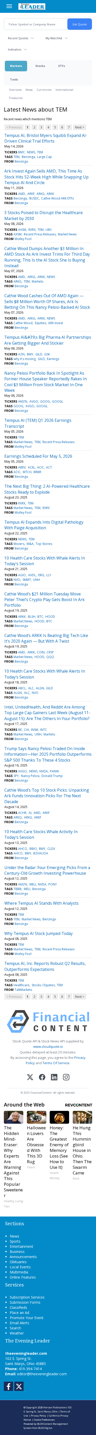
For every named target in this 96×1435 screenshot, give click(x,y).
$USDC (34, 198)
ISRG (41, 575)
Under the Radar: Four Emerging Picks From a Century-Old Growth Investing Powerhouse (47, 870)
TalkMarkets (23, 990)
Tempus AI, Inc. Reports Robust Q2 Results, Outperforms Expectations (45, 966)
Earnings (53, 359)
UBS (48, 229)
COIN (41, 652)
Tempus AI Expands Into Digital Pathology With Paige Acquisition (43, 525)
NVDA (43, 771)
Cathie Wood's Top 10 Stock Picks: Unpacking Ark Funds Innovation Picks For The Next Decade (46, 795)
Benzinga (28, 157)
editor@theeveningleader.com (42, 1373)
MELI (32, 884)
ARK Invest (55, 323)
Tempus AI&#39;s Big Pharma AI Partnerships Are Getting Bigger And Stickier (47, 340)
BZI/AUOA (40, 853)
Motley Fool (23, 239)
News (29, 90)
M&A (30, 544)
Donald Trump (52, 776)
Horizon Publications (55, 1407)
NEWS (31, 152)
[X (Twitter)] (30, 1077)
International (64, 90)
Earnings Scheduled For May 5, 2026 (38, 456)
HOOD (50, 616)
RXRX (32, 229)
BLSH (31, 616)
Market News (67, 234)
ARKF (31, 194)
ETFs (61, 66)
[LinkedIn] (54, 1077)
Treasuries (16, 98)
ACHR (22, 813)
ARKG (41, 194)
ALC (31, 688)
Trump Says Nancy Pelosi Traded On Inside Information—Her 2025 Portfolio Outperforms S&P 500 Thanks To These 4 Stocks (48, 754)
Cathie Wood (23, 323)
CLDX (51, 848)
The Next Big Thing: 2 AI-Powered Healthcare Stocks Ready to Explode (47, 489)
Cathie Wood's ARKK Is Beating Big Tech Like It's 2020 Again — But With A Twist (46, 638)
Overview (15, 90)
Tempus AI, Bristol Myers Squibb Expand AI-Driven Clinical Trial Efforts (45, 138)
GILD (38, 354)
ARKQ (18, 817)
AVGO (33, 401)
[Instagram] (66, 1077)
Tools (14, 79)
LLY (48, 575)
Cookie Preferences (44, 1419)
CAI (26, 730)
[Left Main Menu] (9, 6)
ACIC (40, 467)
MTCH (27, 472)
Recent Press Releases (40, 234)
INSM (34, 730)
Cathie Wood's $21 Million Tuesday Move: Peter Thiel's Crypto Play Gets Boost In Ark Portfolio (44, 599)
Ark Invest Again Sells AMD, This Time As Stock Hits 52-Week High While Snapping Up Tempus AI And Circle (46, 176)
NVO (17, 579)
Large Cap (44, 157)
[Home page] (31, 6)
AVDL (32, 575)
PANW (54, 771)
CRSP (50, 652)
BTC (40, 616)
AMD (21, 194)
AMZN (22, 401)
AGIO (22, 575)
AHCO (22, 848)
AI (30, 813)
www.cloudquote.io (48, 1046)
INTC (43, 730)
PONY (52, 884)
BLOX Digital (45, 1428)
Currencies (44, 90)
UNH (36, 579)
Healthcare (21, 985)
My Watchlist (54, 38)
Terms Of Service (55, 1063)
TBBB (18, 889)
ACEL (31, 467)
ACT (49, 467)
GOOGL (57, 401)
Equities (40, 323)
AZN (21, 354)
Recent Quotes (18, 38)
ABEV (22, 467)
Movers (19, 544)
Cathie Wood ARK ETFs (57, 198)
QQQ (50, 657)
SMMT (27, 579)
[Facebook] (42, 1077)
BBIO (33, 848)
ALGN (40, 688)
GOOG (45, 401)
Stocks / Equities (43, 985)
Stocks (40, 66)
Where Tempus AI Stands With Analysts (41, 903)
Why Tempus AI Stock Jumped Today (38, 933)
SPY (16, 776)
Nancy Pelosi (30, 776)
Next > (79, 127)
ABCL (22, 688)
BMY (21, 152)
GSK (47, 354)
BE (20, 730)
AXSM (22, 229)
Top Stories (44, 544)
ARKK (50, 194)
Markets (16, 66)
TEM (40, 152)
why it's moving (25, 359)
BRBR (37, 472)
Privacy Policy (38, 1415)
